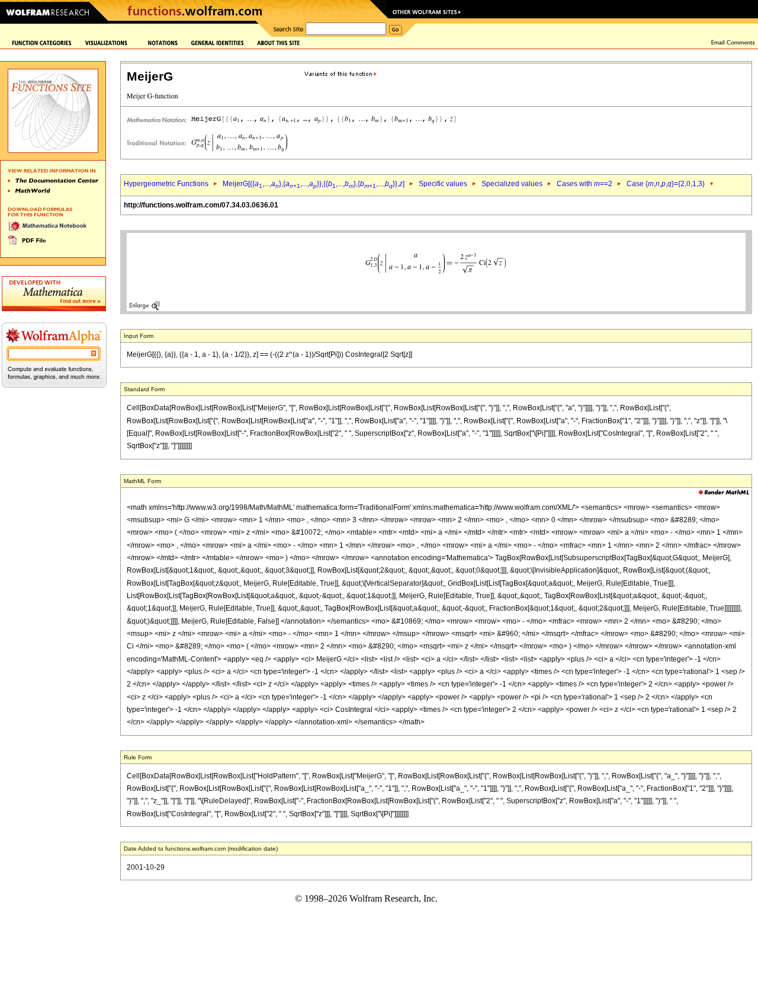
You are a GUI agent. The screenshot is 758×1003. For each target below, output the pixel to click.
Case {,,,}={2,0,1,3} (666, 184)
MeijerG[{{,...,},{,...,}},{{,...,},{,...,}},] (313, 184)
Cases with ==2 (584, 184)
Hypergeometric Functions (166, 184)
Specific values (443, 184)
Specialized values (511, 184)
